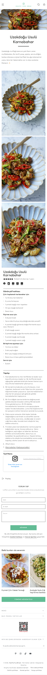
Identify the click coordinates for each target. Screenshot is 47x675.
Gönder (23, 527)
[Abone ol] (44, 646)
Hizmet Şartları (31, 537)
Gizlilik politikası (12, 670)
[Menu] (3, 4)
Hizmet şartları (25, 670)
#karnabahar (10, 447)
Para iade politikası (37, 667)
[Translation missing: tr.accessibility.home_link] (23, 4)
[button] (38, 4)
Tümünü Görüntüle (23, 599)
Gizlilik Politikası (16, 537)
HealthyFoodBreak (15, 663)
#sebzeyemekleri (23, 447)
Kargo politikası (36, 670)
